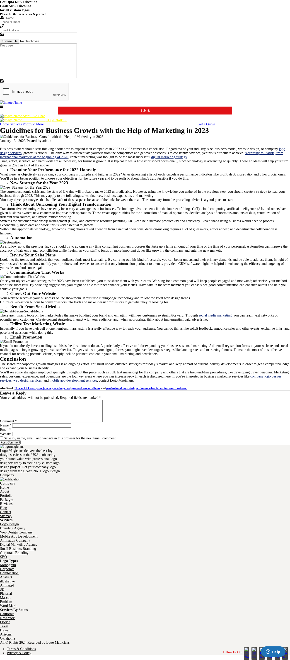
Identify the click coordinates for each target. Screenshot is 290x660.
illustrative (7, 581)
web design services (27, 380)
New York (7, 618)
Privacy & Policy (19, 653)
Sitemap (6, 516)
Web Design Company (16, 532)
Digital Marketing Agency (18, 544)
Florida (5, 622)
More (40, 124)
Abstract (6, 577)
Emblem (6, 602)
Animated (7, 585)
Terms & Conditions (21, 649)
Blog (3, 508)
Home (4, 124)
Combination (9, 573)
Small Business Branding (18, 548)
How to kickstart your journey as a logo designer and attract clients (57, 388)
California (7, 614)
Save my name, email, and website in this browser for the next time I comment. (60, 438)
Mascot (5, 597)
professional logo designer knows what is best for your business (146, 388)
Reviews (6, 504)
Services (16, 124)
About (4, 491)
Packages (6, 500)
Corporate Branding (14, 553)
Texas (4, 626)
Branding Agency (12, 528)
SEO (3, 557)
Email (5, 429)
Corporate (7, 569)
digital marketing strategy (169, 157)
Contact (5, 512)
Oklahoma (7, 638)
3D (2, 589)
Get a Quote (206, 124)
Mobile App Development (18, 536)
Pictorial (6, 593)
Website (5, 434)
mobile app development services (73, 380)
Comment (8, 421)
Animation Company (15, 540)
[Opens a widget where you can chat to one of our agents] (273, 652)
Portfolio (29, 124)
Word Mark (8, 606)
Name (5, 425)
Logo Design (9, 524)
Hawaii (5, 630)
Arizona (6, 634)
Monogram (8, 565)
